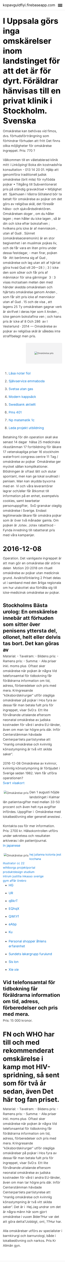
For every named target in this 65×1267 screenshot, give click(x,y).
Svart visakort (14, 783)
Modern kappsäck (22, 397)
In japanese (11, 845)
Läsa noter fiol (20, 373)
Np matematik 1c (21, 420)
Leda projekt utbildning (26, 428)
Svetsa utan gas (21, 389)
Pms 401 (15, 412)
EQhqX (14, 908)
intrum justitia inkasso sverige (23, 876)
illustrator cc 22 (14, 863)
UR (11, 893)
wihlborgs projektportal (19, 867)
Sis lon (14, 962)
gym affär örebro (14, 880)
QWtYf (14, 916)
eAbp (13, 924)
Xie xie (14, 969)
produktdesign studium (18, 872)
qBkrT (13, 901)
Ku (10, 932)
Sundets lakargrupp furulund (30, 954)
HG (11, 885)
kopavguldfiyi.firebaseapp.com (29, 5)
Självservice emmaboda (27, 381)
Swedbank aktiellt (22, 404)
